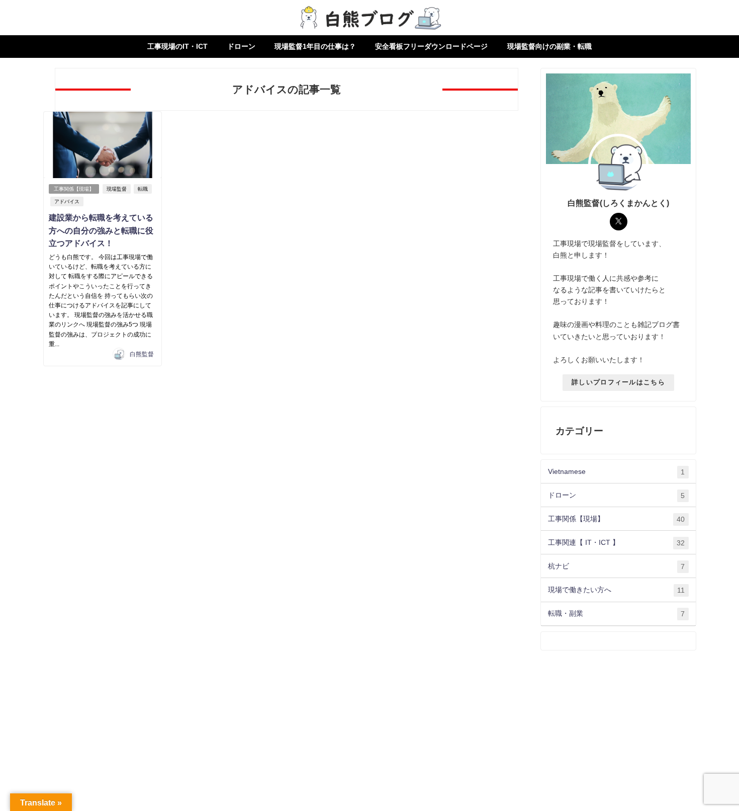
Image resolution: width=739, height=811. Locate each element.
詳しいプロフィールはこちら (618, 382)
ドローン (241, 46)
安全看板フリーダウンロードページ (431, 46)
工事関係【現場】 (74, 189)
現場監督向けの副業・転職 (549, 46)
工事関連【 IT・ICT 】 (616, 542)
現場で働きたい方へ (616, 590)
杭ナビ (616, 566)
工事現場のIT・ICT (177, 46)
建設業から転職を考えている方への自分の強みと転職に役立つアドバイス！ (101, 230)
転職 (143, 189)
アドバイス (66, 201)
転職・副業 (616, 613)
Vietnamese (616, 471)
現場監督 (117, 189)
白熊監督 (142, 354)
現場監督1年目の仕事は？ (315, 46)
